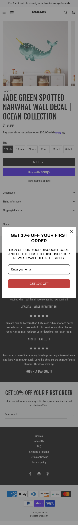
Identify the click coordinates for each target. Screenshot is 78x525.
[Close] (71, 231)
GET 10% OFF (39, 283)
